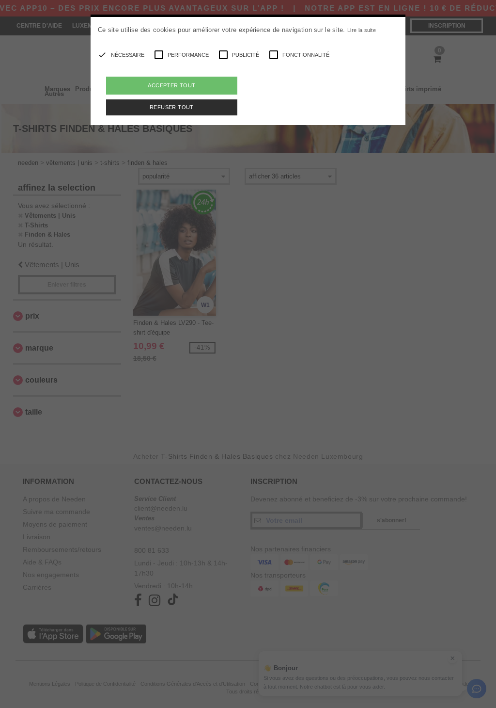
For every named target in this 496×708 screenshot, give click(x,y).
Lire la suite (361, 30)
